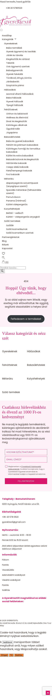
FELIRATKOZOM (26, 481)
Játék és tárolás (14, 55)
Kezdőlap (7, 35)
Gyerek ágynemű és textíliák (21, 51)
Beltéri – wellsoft (14, 213)
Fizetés (5, 564)
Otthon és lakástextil (17, 113)
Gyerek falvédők (14, 74)
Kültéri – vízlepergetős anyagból (23, 216)
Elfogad (4, 655)
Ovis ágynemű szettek (18, 66)
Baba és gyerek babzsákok (20, 141)
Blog (4, 240)
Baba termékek (14, 47)
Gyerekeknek (10, 43)
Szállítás (6, 590)
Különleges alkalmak (16, 125)
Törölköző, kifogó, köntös (19, 77)
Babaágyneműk (14, 70)
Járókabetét (12, 81)
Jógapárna (12, 132)
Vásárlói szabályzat (11, 580)
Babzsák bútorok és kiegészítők (22, 159)
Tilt (11, 655)
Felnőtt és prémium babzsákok (22, 144)
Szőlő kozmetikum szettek (19, 232)
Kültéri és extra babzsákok (19, 155)
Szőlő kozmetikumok (16, 229)
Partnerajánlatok (10, 237)
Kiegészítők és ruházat (18, 59)
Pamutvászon (13, 196)
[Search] (2, 271)
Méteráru (9, 178)
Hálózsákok (10, 89)
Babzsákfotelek (12, 136)
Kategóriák (7, 39)
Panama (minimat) (16, 200)
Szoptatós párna (15, 85)
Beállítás (18, 655)
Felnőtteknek (10, 109)
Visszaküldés (8, 569)
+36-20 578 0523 (10, 517)
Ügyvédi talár (13, 128)
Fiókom (5, 559)
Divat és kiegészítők (16, 121)
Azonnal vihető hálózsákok (19, 93)
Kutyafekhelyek (12, 208)
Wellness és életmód (17, 117)
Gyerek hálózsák (14, 101)
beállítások (7, 642)
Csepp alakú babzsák (17, 166)
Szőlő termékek (12, 221)
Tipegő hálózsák (14, 105)
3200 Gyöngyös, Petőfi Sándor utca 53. (20, 504)
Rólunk (5, 244)
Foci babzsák (13, 174)
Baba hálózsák (13, 97)
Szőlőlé (10, 225)
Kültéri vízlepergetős (16, 204)
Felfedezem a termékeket (26, 319)
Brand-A (20, 623)
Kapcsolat (7, 248)
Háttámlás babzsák (16, 163)
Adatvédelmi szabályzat (13, 575)
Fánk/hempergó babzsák (19, 170)
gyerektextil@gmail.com (14, 522)
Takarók (10, 62)
